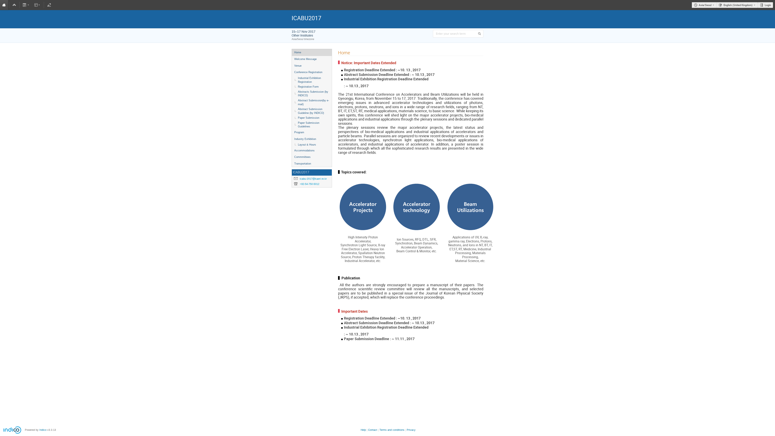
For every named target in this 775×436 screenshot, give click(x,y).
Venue (298, 65)
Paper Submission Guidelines (308, 124)
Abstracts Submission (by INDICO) (313, 93)
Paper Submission (308, 117)
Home (297, 52)
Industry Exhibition (305, 138)
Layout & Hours (307, 144)
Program (299, 132)
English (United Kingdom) (738, 5)
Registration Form (308, 86)
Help (363, 430)
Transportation (302, 163)
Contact (372, 430)
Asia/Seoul (705, 5)
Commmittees (302, 156)
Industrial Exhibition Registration (309, 80)
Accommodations (304, 150)
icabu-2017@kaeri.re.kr (313, 178)
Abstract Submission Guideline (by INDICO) (311, 111)
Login (768, 5)
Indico (42, 430)
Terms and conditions (391, 430)
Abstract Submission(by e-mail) (313, 102)
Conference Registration (308, 72)
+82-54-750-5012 (309, 184)
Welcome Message (305, 59)
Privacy (411, 430)
